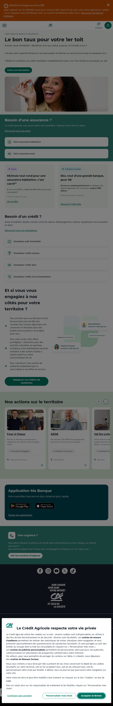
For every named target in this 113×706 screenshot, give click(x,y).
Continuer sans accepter (19, 695)
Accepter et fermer (91, 695)
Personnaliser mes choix (59, 695)
